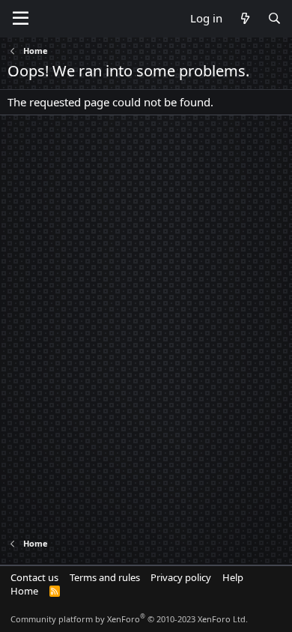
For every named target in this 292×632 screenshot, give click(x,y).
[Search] (274, 18)
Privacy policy (180, 577)
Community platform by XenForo (129, 619)
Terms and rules (105, 577)
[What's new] (244, 18)
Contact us (34, 577)
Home (24, 591)
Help (232, 577)
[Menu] (20, 18)
